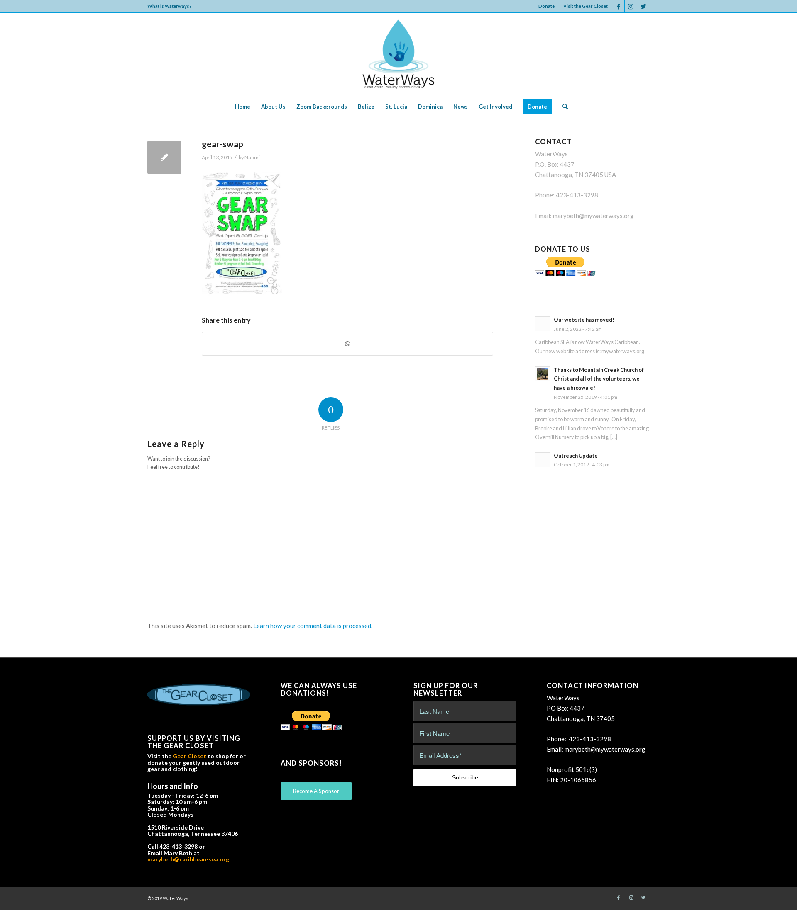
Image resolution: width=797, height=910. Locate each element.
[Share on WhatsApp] (347, 343)
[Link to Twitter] (643, 6)
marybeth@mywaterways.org (593, 215)
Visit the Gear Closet (585, 6)
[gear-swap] (164, 157)
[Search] (562, 106)
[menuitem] (546, 6)
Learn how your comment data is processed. (312, 625)
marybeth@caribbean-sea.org (188, 859)
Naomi (252, 157)
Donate (546, 6)
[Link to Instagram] (631, 6)
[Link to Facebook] (618, 6)
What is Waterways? (169, 6)
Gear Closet (189, 756)
